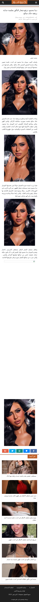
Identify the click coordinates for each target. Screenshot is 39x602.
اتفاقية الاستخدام (8, 587)
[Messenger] (26, 451)
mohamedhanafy (30, 17)
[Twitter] (12, 451)
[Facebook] (33, 451)
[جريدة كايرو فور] (19, 2)
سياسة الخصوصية (21, 587)
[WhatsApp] (19, 451)
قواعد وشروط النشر (19, 591)
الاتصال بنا (32, 587)
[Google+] (5, 451)
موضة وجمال (18, 17)
